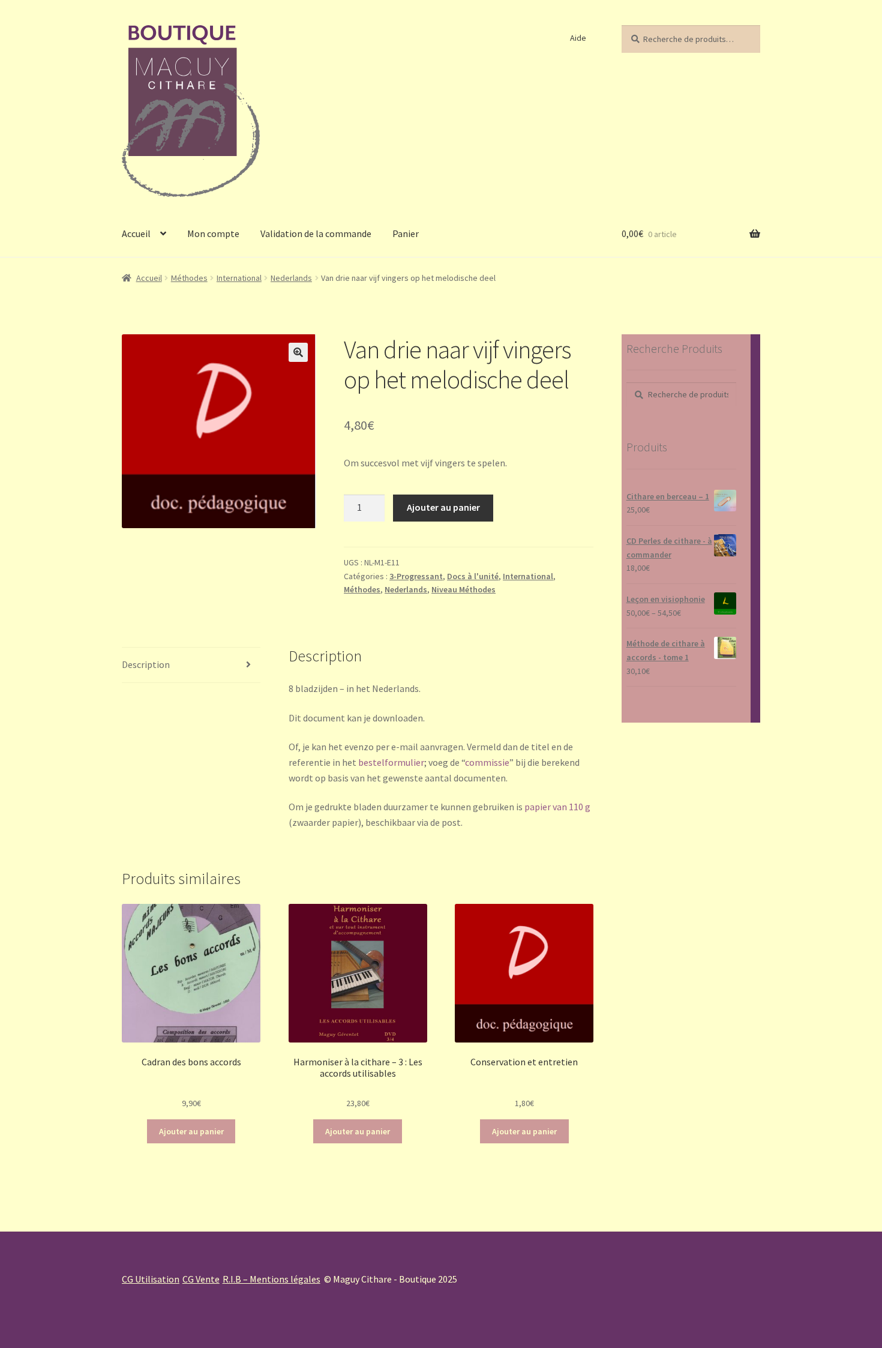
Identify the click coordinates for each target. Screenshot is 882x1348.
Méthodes (189, 277)
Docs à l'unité (473, 576)
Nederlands (291, 277)
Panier (405, 233)
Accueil (136, 233)
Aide (578, 37)
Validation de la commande (315, 233)
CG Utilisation (150, 1279)
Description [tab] (146, 664)
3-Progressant (416, 576)
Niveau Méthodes (463, 589)
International (239, 277)
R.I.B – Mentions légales (271, 1279)
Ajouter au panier (443, 507)
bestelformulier (391, 762)
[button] (298, 352)
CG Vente (201, 1279)
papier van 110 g (557, 807)
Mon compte (213, 233)
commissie (487, 762)
